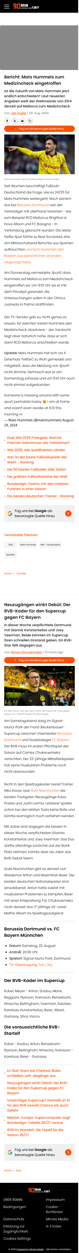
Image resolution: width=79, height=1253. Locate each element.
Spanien (10, 554)
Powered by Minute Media (30, 1249)
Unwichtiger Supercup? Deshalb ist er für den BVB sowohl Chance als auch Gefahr (38, 1105)
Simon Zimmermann (26, 652)
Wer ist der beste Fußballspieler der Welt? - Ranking (37, 460)
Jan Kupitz (18, 113)
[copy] (30, 121)
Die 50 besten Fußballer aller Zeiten (36, 469)
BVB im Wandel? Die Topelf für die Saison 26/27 (35, 1132)
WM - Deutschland (50, 544)
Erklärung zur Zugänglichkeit (15, 1229)
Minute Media (57, 1219)
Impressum (55, 1199)
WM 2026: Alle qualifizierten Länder (36, 450)
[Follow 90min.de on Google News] (68, 513)
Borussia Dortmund (33, 205)
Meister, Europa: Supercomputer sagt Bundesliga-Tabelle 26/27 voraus (38, 1120)
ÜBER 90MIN (12, 1199)
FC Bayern (60, 739)
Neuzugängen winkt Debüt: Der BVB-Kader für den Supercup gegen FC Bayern (37, 1088)
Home (8, 573)
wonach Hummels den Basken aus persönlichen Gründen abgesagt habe (34, 255)
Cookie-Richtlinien (54, 1209)
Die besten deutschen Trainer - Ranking (40, 496)
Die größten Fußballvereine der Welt (37, 476)
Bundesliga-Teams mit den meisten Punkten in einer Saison (37, 486)
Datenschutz (13, 1219)
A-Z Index (53, 1226)
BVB (11, 544)
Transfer (21, 573)
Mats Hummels (28, 544)
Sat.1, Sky (31, 964)
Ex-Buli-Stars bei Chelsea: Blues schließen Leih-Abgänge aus (34, 1073)
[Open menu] (6, 6)
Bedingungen (14, 1206)
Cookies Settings (17, 1238)
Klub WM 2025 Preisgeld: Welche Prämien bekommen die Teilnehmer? (38, 440)
